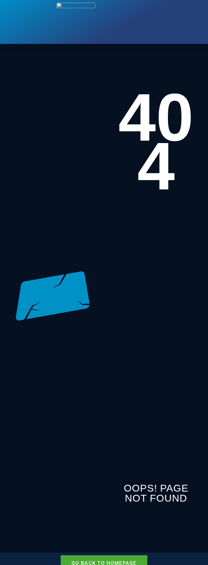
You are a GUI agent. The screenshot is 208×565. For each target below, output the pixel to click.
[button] (123, 22)
